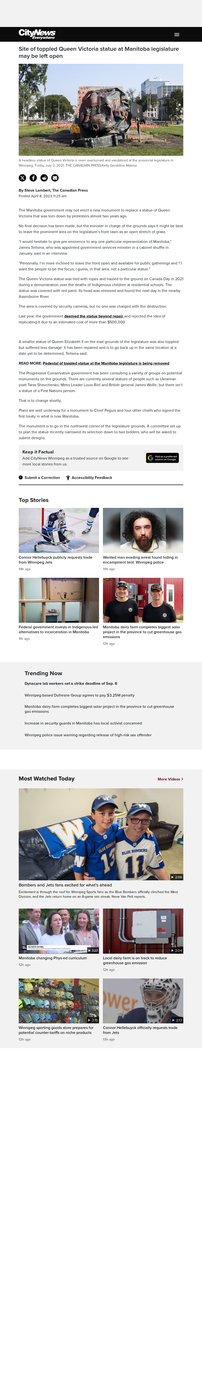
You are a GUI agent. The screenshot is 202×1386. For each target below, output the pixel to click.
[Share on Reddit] (44, 178)
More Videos (169, 779)
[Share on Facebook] (33, 178)
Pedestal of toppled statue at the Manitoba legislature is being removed (106, 363)
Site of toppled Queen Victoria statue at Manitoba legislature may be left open (99, 53)
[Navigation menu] (177, 34)
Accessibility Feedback (92, 477)
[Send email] (55, 178)
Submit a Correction (42, 477)
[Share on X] (22, 178)
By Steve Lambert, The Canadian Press (53, 190)
